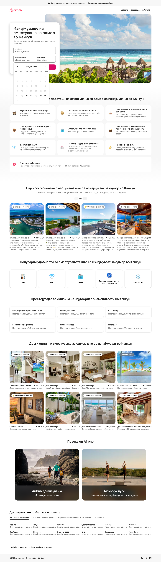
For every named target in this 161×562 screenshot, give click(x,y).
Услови (41, 558)
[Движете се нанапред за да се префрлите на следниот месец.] (45, 66)
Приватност (31, 558)
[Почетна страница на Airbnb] (16, 10)
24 (17, 96)
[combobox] (34, 51)
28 (36, 96)
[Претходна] (76, 198)
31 (17, 101)
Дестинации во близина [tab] (19, 517)
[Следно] (85, 198)
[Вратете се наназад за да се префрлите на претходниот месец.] (17, 66)
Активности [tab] (99, 517)
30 (45, 96)
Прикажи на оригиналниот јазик (100, 3)
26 (27, 96)
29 (41, 96)
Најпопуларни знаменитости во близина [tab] (74, 517)
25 (22, 96)
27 (31, 96)
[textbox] (24, 60)
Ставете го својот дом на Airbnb (135, 10)
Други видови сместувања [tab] (43, 517)
